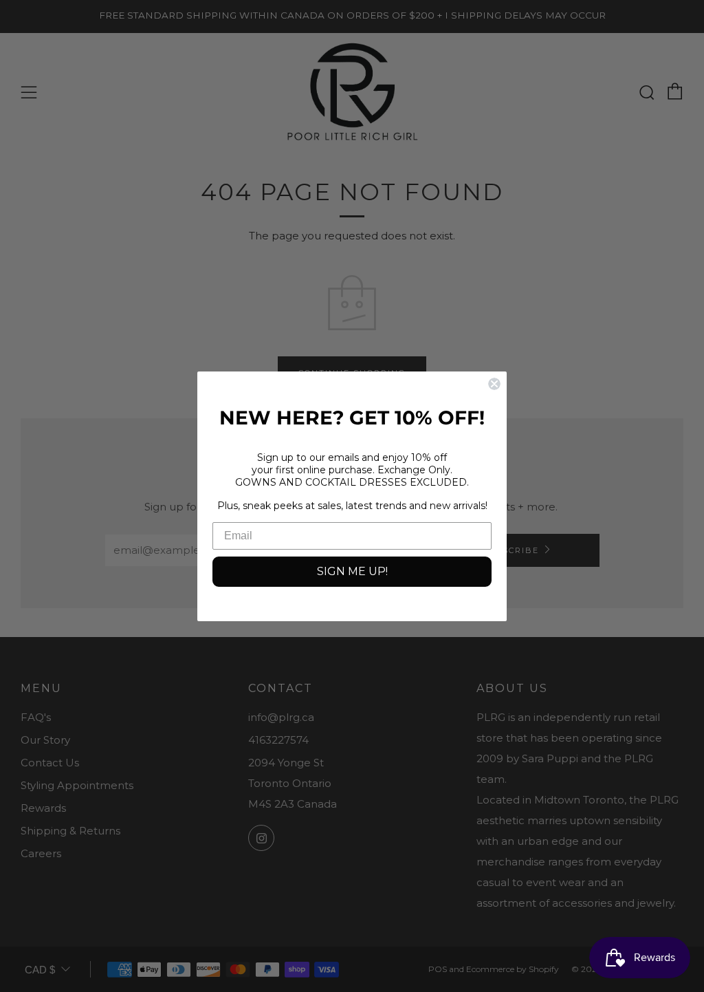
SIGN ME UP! (352, 571)
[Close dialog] (494, 384)
